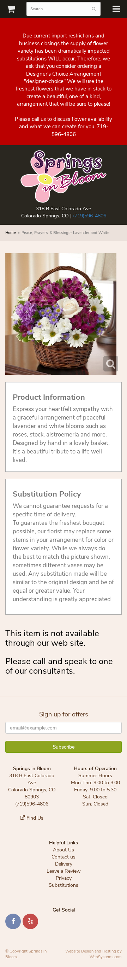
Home (10, 232)
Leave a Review (64, 871)
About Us (63, 849)
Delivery (63, 864)
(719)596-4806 (89, 215)
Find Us (34, 818)
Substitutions (63, 885)
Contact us (63, 857)
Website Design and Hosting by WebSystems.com (93, 954)
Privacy (64, 878)
